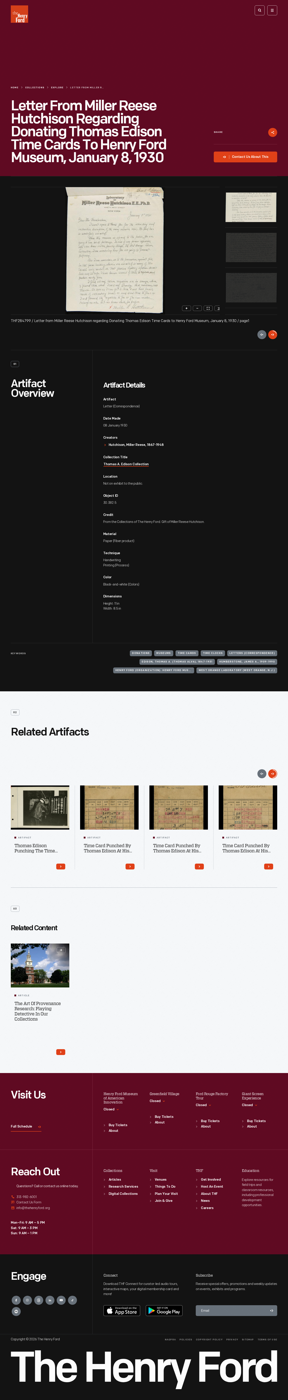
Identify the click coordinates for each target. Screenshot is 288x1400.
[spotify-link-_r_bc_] (16, 1311)
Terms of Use (267, 1340)
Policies (186, 1340)
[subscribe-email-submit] (271, 1310)
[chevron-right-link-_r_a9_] (130, 866)
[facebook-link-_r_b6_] (16, 1300)
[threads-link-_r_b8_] (38, 1300)
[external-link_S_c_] (46, 1208)
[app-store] (122, 1310)
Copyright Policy (209, 1340)
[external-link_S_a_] (46, 1197)
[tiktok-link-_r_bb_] (72, 1300)
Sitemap (248, 1340)
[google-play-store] (164, 1310)
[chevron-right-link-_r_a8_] (60, 866)
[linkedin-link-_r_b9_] (49, 1300)
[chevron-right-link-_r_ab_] (268, 866)
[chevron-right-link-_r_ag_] (60, 1052)
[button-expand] (61, 950)
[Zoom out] (197, 308)
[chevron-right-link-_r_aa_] (199, 866)
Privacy (232, 1340)
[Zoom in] (186, 308)
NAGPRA (170, 1340)
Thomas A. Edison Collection (126, 464)
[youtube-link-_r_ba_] (61, 1300)
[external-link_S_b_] (46, 1202)
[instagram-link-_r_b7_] (27, 1300)
